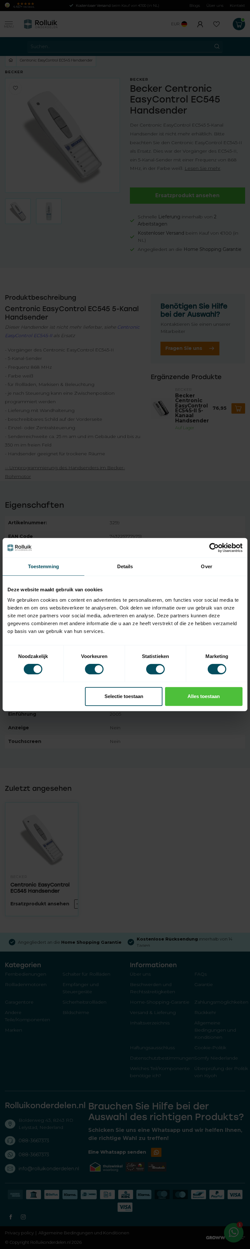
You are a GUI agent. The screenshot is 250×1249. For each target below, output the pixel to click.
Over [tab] (206, 566)
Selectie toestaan (123, 696)
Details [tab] (125, 566)
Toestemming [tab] (43, 566)
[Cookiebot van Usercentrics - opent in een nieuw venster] (214, 548)
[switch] (94, 669)
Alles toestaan (204, 696)
